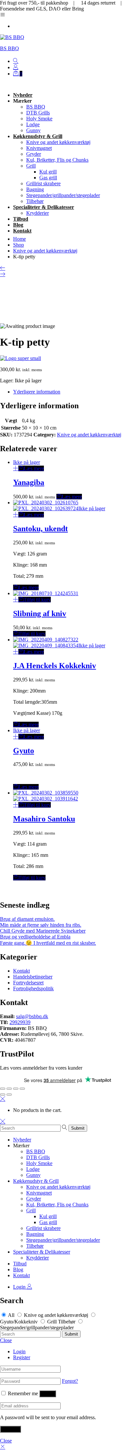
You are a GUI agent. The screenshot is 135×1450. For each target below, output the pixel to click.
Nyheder (22, 95)
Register (21, 1357)
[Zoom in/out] (22, 1089)
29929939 (20, 1022)
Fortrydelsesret (28, 982)
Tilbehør (35, 201)
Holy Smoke (39, 118)
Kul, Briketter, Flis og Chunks (57, 160)
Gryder (33, 154)
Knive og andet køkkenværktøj (58, 142)
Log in (47, 1393)
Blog (18, 225)
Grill (31, 166)
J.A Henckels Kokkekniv (54, 665)
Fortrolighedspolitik (33, 988)
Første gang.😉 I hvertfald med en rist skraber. (48, 943)
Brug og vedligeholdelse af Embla (35, 936)
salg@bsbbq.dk (32, 1016)
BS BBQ (9, 48)
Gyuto (23, 750)
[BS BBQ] (20, 358)
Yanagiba (28, 482)
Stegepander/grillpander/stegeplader (63, 195)
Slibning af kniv (39, 613)
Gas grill (48, 177)
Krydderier (37, 213)
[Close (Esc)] (2, 1089)
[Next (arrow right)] (9, 1095)
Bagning (35, 189)
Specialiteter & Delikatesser (43, 207)
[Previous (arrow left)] (2, 1095)
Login (20, 1287)
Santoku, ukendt (40, 528)
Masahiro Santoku (44, 819)
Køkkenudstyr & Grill (37, 136)
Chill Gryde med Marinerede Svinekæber (43, 931)
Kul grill (48, 171)
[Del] (9, 1089)
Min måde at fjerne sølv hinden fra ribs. (40, 925)
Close (6, 1340)
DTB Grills (38, 112)
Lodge (33, 124)
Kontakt (22, 230)
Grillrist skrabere (43, 183)
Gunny (33, 130)
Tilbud (20, 219)
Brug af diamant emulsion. (27, 919)
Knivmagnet (39, 148)
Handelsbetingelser (32, 976)
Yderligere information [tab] (36, 391)
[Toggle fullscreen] (15, 1089)
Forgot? (70, 1381)
